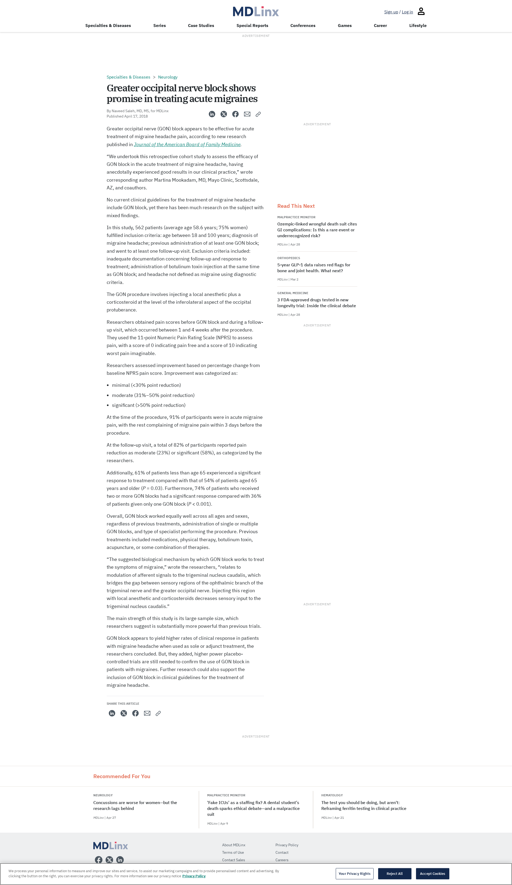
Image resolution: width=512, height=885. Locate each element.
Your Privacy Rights (354, 873)
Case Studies (201, 25)
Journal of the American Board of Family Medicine (187, 144)
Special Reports (252, 25)
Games (345, 25)
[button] (258, 114)
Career (380, 25)
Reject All (395, 873)
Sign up (391, 11)
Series (159, 25)
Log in (407, 11)
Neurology (168, 77)
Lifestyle (418, 25)
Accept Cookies (432, 873)
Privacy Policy (194, 876)
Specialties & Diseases (108, 25)
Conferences (302, 25)
